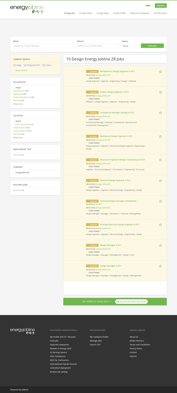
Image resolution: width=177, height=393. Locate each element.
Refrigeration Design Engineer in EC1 (117, 71)
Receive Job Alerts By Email (133, 301)
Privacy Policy (136, 348)
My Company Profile (99, 337)
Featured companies (59, 344)
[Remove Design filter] (14, 87)
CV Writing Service (58, 352)
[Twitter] (17, 340)
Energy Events (85, 13)
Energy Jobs (69, 13)
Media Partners (137, 340)
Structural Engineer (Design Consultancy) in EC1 (122, 159)
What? (16, 41)
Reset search (22, 70)
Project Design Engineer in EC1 (114, 92)
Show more (18, 104)
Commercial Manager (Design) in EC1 (117, 112)
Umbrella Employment (60, 368)
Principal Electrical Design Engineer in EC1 (120, 224)
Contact (133, 352)
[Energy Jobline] (27, 9)
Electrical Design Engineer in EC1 (115, 180)
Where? (80, 41)
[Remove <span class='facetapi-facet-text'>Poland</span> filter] (43, 65)
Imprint (133, 356)
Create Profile (119, 13)
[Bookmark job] (161, 71)
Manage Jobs (96, 340)
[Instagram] (26, 340)
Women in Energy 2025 (60, 348)
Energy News (103, 13)
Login (147, 5)
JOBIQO (25, 389)
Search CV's (95, 344)
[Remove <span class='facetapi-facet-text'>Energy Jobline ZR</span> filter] (25, 65)
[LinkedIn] (21, 340)
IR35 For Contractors (59, 360)
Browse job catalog (58, 371)
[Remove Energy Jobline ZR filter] (14, 172)
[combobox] (98, 46)
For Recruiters (160, 13)
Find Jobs (54, 340)
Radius (125, 41)
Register (161, 5)
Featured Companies (139, 13)
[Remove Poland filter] (14, 121)
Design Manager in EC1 (111, 245)
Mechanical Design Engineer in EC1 (116, 136)
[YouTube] (30, 340)
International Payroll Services (63, 364)
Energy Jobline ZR (103, 75)
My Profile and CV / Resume (63, 337)
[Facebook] (12, 340)
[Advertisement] (88, 28)
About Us (134, 337)
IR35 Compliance (58, 356)
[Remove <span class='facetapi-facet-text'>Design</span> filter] (14, 65)
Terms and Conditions (140, 344)
